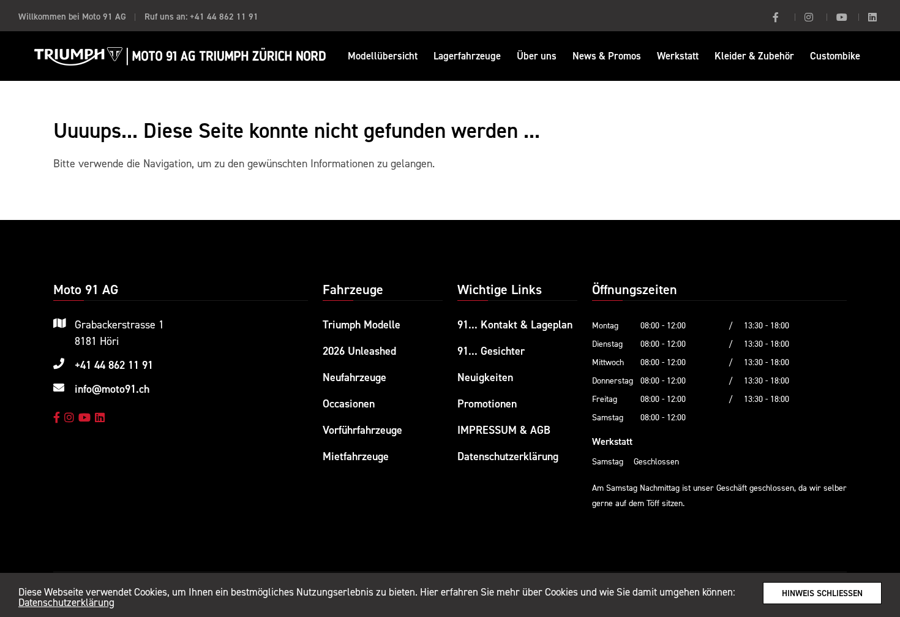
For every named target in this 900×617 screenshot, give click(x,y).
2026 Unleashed (359, 351)
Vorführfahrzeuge (362, 430)
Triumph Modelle (361, 324)
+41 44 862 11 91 (224, 16)
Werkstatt (678, 55)
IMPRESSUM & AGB (503, 430)
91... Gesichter (491, 351)
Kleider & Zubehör (754, 55)
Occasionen (349, 403)
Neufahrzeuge (354, 377)
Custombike (835, 55)
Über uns (537, 55)
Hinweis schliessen (822, 593)
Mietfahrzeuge (356, 456)
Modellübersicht (383, 55)
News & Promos (606, 55)
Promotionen (487, 403)
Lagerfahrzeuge (467, 55)
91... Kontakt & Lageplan (514, 324)
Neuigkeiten (485, 377)
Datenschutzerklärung (66, 602)
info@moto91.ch (112, 389)
